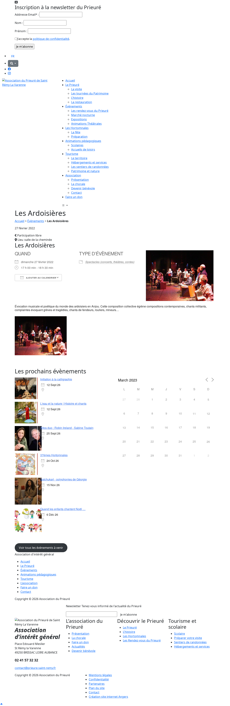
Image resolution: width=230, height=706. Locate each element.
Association (73, 175)
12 (208, 413)
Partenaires (97, 684)
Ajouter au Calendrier (40, 277)
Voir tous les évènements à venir (41, 548)
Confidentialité (99, 679)
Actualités (78, 646)
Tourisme (71, 154)
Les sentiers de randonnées (90, 167)
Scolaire (179, 634)
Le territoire (79, 158)
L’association (29, 583)
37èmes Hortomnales (54, 455)
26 (208, 442)
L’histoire (77, 98)
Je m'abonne (128, 615)
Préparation (79, 137)
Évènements (73, 106)
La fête (75, 132)
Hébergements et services (89, 162)
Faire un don (73, 197)
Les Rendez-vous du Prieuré (142, 640)
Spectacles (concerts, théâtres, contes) (109, 262)
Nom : (19, 23)
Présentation (80, 180)
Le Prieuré (72, 85)
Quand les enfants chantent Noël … (63, 509)
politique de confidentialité (51, 39)
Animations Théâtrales (86, 124)
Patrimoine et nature (85, 171)
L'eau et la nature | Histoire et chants (63, 403)
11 (194, 413)
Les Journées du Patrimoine (90, 93)
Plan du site (97, 688)
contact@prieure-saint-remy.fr (35, 668)
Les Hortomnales (77, 128)
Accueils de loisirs (83, 149)
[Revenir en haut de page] (1, 704)
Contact (76, 193)
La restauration (81, 102)
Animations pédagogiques (83, 141)
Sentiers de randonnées (190, 642)
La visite (76, 89)
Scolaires (77, 145)
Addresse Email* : (27, 15)
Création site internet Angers (108, 697)
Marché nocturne (83, 115)
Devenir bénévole (83, 188)
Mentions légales (100, 675)
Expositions (79, 119)
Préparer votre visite (188, 638)
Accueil (70, 80)
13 (124, 428)
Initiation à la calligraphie (56, 379)
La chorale (78, 184)
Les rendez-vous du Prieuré (89, 111)
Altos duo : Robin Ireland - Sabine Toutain (66, 428)
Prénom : (21, 31)
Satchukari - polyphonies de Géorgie (63, 479)
